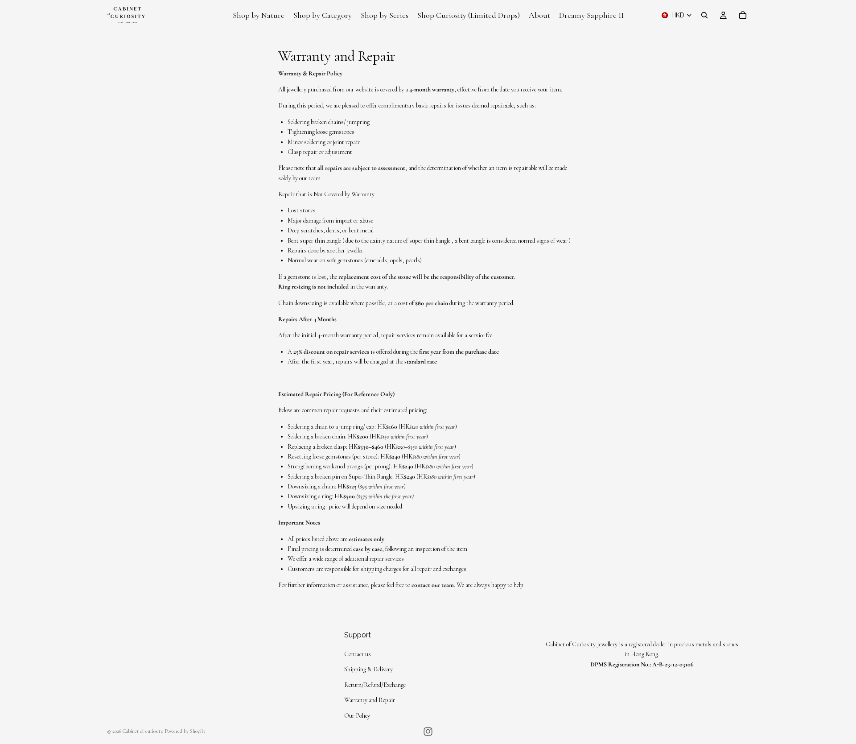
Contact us (357, 654)
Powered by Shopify (185, 731)
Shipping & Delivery (368, 669)
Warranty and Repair (369, 700)
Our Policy (357, 715)
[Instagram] (428, 731)
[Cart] (743, 15)
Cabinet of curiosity (142, 731)
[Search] (704, 15)
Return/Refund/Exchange (375, 685)
